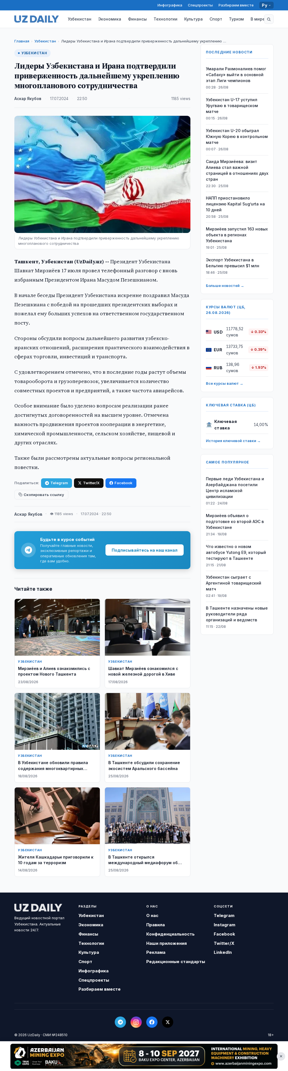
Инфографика (170, 5)
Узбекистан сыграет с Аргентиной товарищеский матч (233, 583)
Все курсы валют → (224, 383)
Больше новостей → (225, 285)
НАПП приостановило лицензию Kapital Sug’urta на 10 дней (235, 204)
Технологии (165, 19)
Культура (193, 19)
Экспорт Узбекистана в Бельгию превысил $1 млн (232, 262)
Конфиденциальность (170, 934)
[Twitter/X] (167, 1022)
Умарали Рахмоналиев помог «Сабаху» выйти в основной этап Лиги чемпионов (236, 74)
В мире (258, 19)
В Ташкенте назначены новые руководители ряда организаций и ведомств (237, 614)
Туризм (236, 19)
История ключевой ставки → (233, 440)
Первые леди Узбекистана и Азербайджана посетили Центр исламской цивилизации (235, 487)
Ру (264, 5)
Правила (155, 924)
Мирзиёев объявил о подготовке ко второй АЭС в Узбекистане (235, 521)
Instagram (224, 924)
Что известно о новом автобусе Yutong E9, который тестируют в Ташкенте (236, 552)
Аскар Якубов (27, 98)
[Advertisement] (144, 1056)
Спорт (216, 19)
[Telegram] (120, 1022)
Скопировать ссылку (44, 494)
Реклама (155, 952)
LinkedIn (223, 952)
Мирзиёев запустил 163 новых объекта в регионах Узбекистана (237, 235)
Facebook (123, 483)
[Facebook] (152, 1022)
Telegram (59, 483)
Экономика (109, 19)
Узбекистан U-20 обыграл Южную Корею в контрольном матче (237, 136)
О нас (152, 915)
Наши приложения (166, 943)
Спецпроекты (200, 5)
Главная (21, 41)
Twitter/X (91, 483)
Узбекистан (79, 19)
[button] (269, 19)
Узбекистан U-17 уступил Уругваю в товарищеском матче (232, 105)
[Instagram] (136, 1022)
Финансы (137, 19)
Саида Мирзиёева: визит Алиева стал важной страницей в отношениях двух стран (237, 170)
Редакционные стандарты (175, 961)
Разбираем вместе (236, 5)
